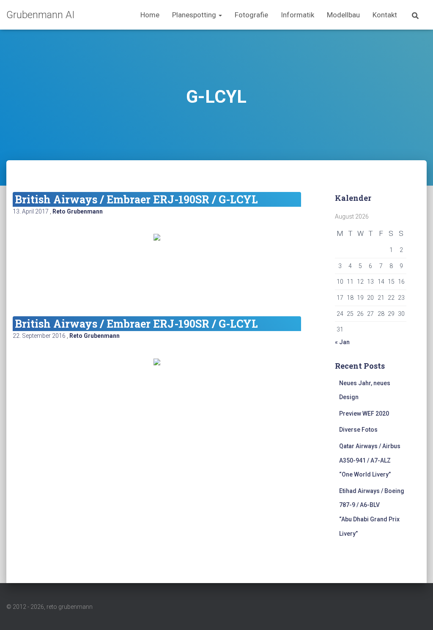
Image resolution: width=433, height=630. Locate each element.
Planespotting (195, 15)
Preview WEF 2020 (364, 413)
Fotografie (251, 15)
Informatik (297, 15)
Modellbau (343, 15)
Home (149, 15)
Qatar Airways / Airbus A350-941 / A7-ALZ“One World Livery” (369, 460)
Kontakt (385, 15)
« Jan (342, 342)
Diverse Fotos (358, 429)
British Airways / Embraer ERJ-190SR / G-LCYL (136, 199)
